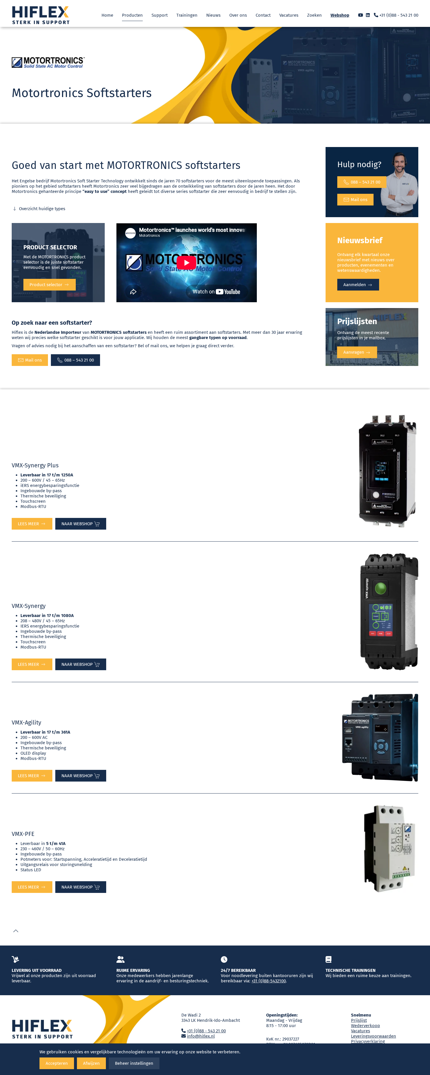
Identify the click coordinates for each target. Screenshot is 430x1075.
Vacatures (288, 15)
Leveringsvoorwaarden (373, 1036)
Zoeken (314, 15)
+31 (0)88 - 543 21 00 (398, 15)
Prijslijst (359, 1020)
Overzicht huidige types (42, 208)
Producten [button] (132, 15)
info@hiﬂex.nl (201, 1036)
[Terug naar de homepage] (41, 15)
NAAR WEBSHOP (77, 523)
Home (107, 15)
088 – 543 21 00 (365, 182)
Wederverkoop (365, 1025)
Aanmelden (355, 284)
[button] (16, 931)
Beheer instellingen (134, 1063)
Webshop (340, 15)
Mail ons (359, 199)
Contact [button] (263, 15)
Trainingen (186, 15)
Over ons (238, 15)
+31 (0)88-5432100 (269, 981)
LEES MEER (28, 523)
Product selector (46, 284)
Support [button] (160, 15)
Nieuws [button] (213, 15)
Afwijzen (91, 1063)
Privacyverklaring (368, 1041)
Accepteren (57, 1063)
